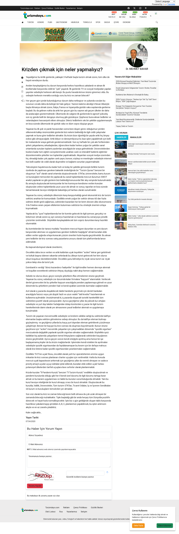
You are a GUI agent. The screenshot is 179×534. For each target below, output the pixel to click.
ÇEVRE (116, 22)
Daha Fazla (138, 525)
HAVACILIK (75, 22)
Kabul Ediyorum (164, 525)
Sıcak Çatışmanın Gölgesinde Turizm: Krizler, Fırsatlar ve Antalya (136, 89)
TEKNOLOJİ (87, 22)
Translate (171, 4)
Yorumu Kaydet (35, 486)
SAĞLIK (107, 22)
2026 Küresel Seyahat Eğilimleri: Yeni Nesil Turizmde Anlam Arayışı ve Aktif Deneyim (136, 82)
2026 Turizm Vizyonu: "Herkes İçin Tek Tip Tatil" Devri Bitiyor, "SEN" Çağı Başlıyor (136, 100)
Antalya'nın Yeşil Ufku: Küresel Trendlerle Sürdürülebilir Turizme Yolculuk (131, 114)
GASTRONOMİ (61, 22)
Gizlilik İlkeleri (60, 8)
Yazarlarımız (71, 8)
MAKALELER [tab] (135, 137)
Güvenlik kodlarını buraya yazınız (80, 477)
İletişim (80, 8)
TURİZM (30, 22)
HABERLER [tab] (121, 137)
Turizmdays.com (26, 8)
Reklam (37, 8)
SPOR (98, 22)
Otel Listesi (50, 512)
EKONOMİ (126, 22)
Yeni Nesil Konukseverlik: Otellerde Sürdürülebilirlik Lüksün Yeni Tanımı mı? (135, 120)
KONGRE (41, 22)
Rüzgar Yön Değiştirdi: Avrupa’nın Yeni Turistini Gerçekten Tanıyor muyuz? (134, 107)
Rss (61, 512)
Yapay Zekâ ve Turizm (124, 126)
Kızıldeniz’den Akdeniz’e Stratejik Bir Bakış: (132, 95)
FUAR (50, 22)
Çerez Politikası (47, 8)
